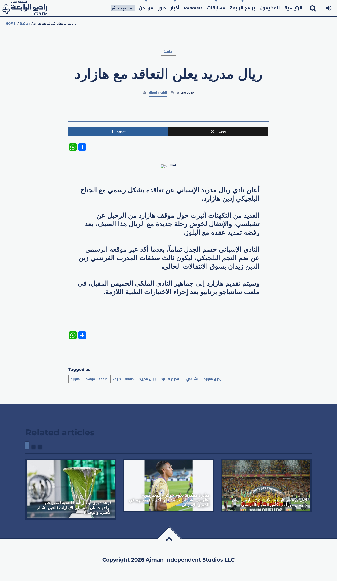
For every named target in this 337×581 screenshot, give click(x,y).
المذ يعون (270, 8)
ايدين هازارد (213, 379)
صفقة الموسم (96, 379)
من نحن (146, 8)
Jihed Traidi (158, 92)
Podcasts (193, 8)
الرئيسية (294, 8)
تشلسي (192, 379)
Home (11, 23)
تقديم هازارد (170, 379)
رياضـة (25, 23)
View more (70, 489)
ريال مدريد (147, 379)
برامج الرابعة (242, 8)
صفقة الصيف (123, 379)
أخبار (175, 8)
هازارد (75, 379)
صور (162, 8)
